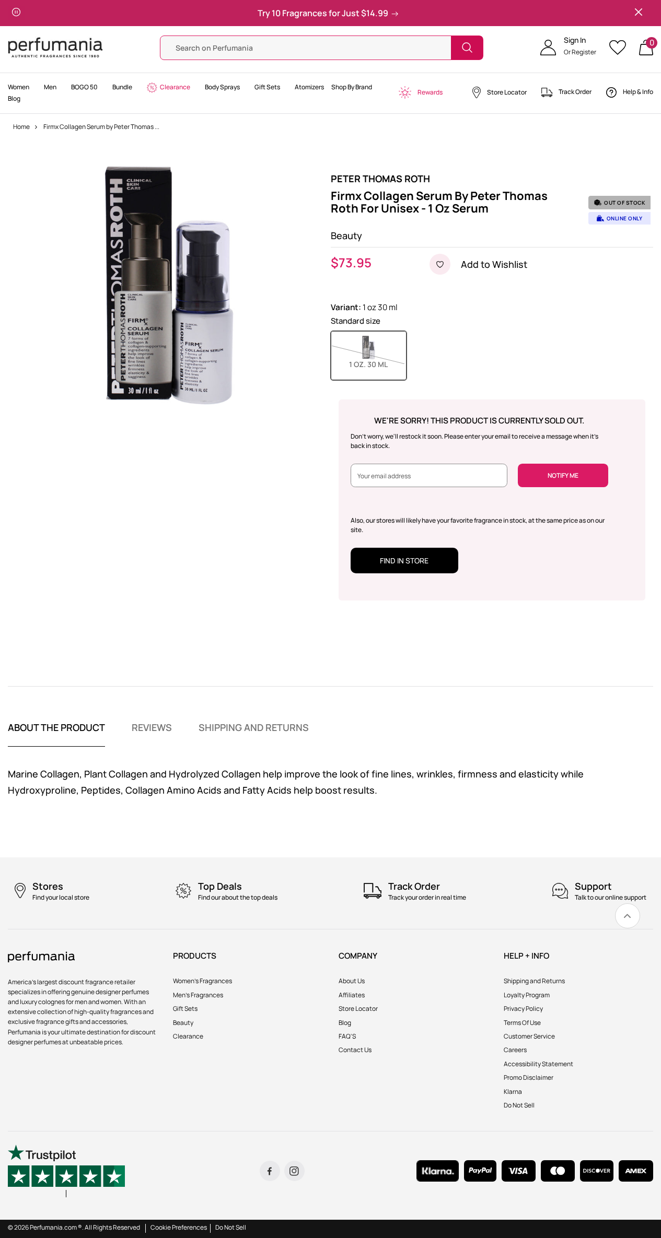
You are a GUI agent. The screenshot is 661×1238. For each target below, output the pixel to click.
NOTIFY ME (563, 475)
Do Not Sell (230, 1227)
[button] (568, 47)
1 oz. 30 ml (378, 364)
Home (21, 126)
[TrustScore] (66, 1171)
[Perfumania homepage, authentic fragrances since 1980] (55, 46)
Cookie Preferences (178, 1227)
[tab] (56, 734)
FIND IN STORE (404, 560)
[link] (627, 915)
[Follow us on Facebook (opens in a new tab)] (270, 1171)
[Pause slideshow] (16, 13)
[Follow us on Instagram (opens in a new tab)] (294, 1171)
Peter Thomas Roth (380, 178)
